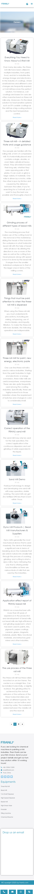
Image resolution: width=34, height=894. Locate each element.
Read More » (17, 117)
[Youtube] (11, 776)
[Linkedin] (2, 776)
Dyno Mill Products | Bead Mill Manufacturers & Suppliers (17, 530)
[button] (31, 3)
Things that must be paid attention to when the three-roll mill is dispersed (17, 301)
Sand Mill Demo (17, 479)
